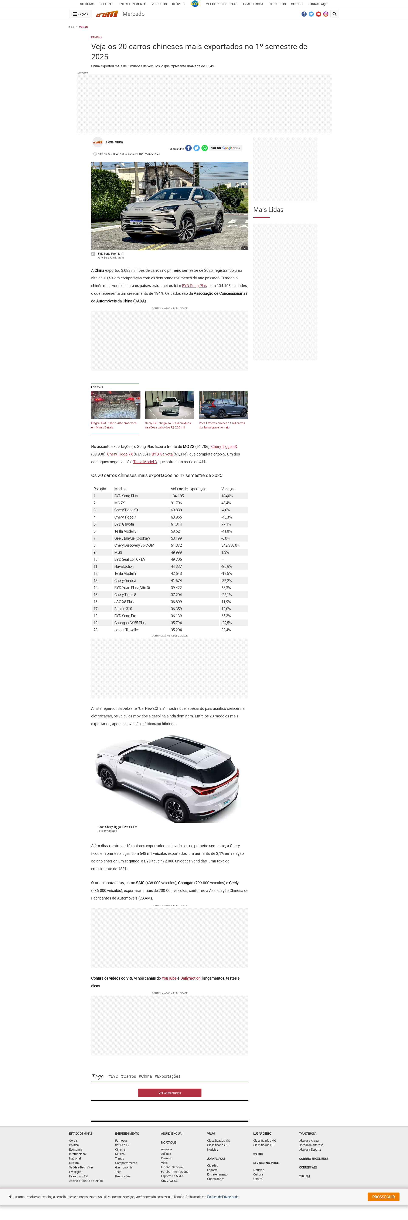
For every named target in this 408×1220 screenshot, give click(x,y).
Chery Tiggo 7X (120, 454)
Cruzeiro (166, 1158)
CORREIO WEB (308, 1167)
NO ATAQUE (168, 1142)
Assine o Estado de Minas (86, 1181)
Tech (118, 1172)
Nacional (75, 1158)
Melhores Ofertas (221, 4)
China (146, 1076)
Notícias (87, 4)
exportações (168, 1076)
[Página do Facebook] (304, 15)
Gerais (73, 1140)
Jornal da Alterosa (311, 1145)
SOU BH (258, 1154)
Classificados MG (218, 1140)
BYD (114, 1076)
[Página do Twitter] (311, 15)
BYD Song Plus (194, 285)
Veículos (159, 4)
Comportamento (126, 1163)
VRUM (211, 1133)
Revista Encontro (266, 1163)
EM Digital (75, 1172)
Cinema (120, 1149)
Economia (75, 1149)
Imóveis (178, 4)
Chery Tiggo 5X (224, 446)
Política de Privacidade (222, 1196)
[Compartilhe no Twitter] (196, 148)
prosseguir (383, 1196)
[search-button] (334, 14)
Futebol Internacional (175, 1172)
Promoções (122, 1176)
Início (71, 26)
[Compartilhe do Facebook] (188, 148)
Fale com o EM (78, 1176)
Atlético (166, 1154)
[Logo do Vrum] (107, 14)
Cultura (74, 1163)
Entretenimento (132, 4)
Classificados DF (218, 1145)
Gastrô (257, 1179)
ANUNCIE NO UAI (171, 1133)
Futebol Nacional (172, 1167)
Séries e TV (122, 1145)
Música (120, 1154)
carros (129, 1076)
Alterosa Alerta (309, 1140)
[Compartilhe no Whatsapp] (204, 148)
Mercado (83, 26)
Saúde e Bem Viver (81, 1167)
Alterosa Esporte (310, 1149)
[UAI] (195, 4)
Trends (119, 1158)
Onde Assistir (169, 1180)
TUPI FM (304, 1176)
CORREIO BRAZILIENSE (313, 1159)
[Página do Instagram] (325, 15)
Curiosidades (215, 1179)
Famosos (121, 1140)
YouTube (169, 978)
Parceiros (277, 4)
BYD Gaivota (162, 454)
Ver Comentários (170, 1093)
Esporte (106, 4)
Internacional (77, 1154)
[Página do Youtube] (318, 15)
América (166, 1149)
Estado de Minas (80, 1133)
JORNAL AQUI (318, 4)
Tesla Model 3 (145, 461)
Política (74, 1145)
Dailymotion (190, 978)
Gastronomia (124, 1167)
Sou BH (297, 4)
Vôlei (164, 1163)
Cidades (212, 1165)
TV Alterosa (253, 4)
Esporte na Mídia (172, 1176)
